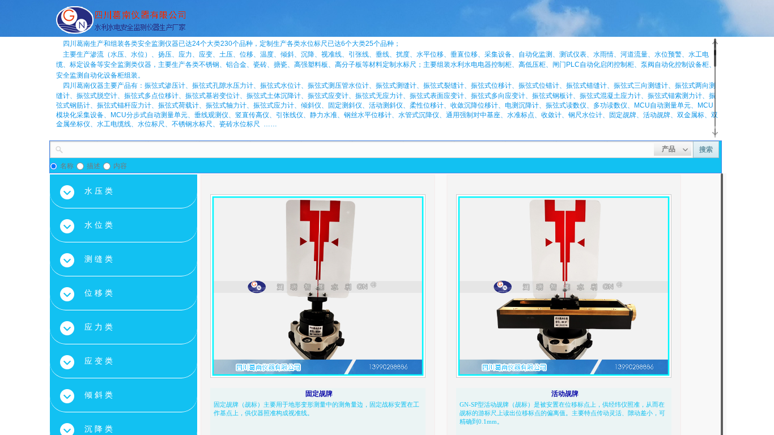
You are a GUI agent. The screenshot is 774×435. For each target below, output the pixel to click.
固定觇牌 (319, 394)
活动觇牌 (565, 394)
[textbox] (358, 148)
